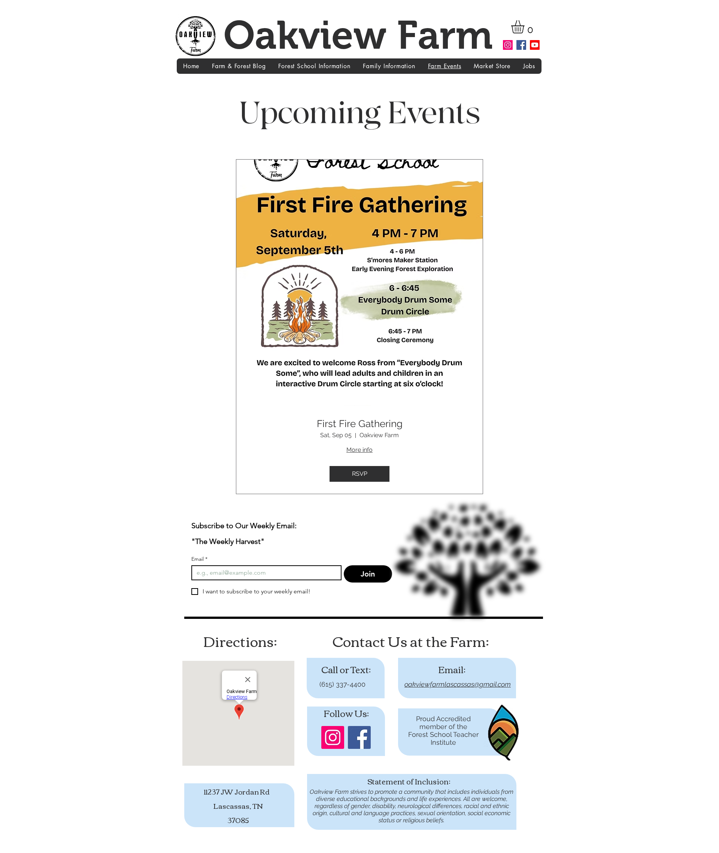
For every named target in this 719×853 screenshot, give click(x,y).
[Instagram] (508, 45)
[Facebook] (521, 45)
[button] (525, 26)
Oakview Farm (358, 35)
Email (199, 559)
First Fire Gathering (360, 423)
